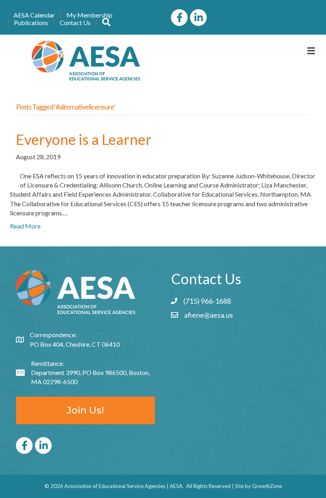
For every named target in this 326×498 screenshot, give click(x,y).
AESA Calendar (34, 15)
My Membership (89, 15)
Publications (31, 23)
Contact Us (75, 23)
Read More (25, 226)
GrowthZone (267, 486)
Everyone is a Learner (83, 139)
